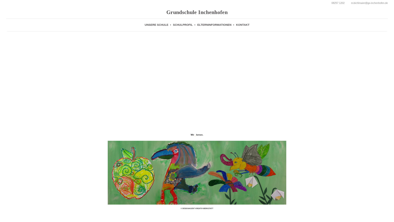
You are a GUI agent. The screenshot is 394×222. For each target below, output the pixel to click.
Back (197, 90)
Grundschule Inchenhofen (197, 12)
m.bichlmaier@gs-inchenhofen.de (369, 3)
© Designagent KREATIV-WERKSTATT (197, 208)
